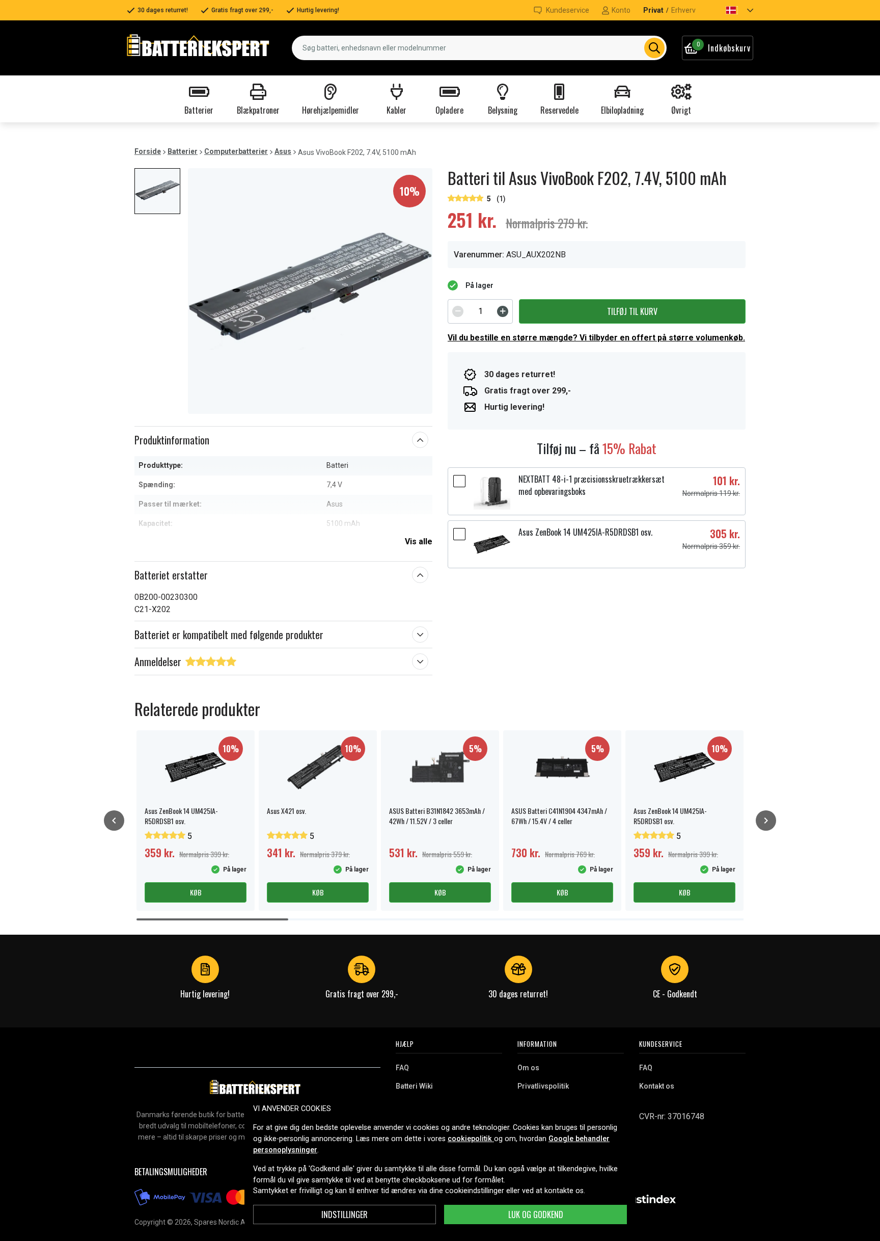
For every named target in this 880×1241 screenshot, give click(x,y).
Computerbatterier (236, 151)
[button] (730, 10)
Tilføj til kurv (632, 311)
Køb (196, 892)
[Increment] (502, 311)
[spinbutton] (480, 311)
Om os (528, 1068)
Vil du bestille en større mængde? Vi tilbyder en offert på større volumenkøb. (596, 337)
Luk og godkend (535, 1214)
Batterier (183, 151)
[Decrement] (458, 311)
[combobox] (479, 48)
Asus (282, 151)
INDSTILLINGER (344, 1214)
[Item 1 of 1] (310, 291)
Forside (147, 151)
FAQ (402, 1068)
